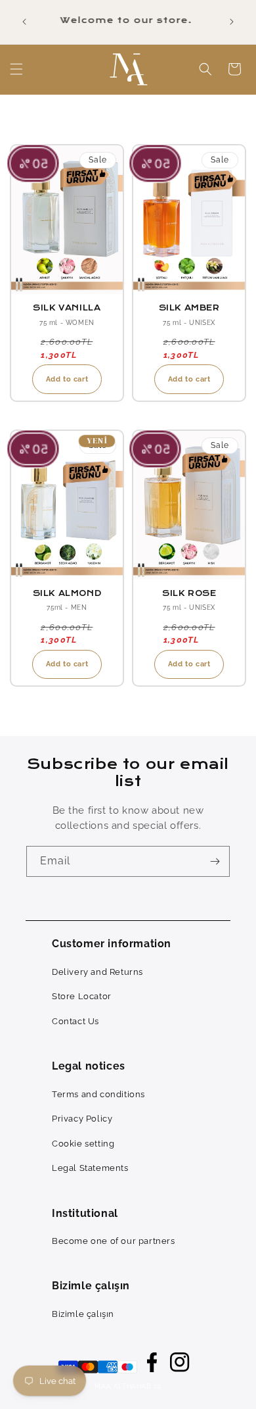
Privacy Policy (82, 1119)
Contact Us (75, 1021)
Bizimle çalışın (83, 1314)
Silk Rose (189, 593)
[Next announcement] (231, 21)
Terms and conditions (98, 1094)
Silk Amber (189, 307)
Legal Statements (90, 1168)
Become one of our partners (113, 1241)
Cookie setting (83, 1144)
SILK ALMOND (67, 593)
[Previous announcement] (24, 21)
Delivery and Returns (97, 972)
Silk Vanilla (66, 307)
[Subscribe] (214, 861)
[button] (16, 69)
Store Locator (82, 996)
